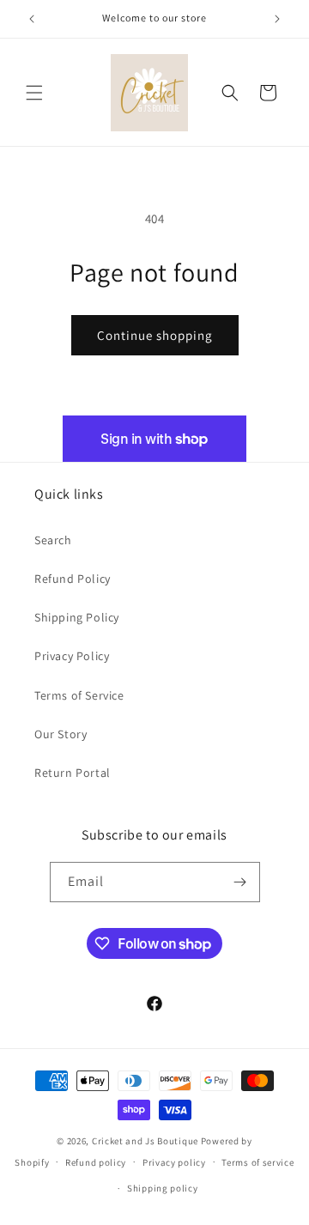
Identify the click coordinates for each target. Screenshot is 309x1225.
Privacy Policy (71, 656)
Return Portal (72, 772)
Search (53, 540)
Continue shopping (155, 335)
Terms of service (257, 1162)
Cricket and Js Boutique (145, 1141)
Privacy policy (174, 1162)
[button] (34, 93)
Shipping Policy (76, 617)
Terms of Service (79, 695)
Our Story (60, 734)
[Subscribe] (240, 882)
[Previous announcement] (32, 19)
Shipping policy (162, 1188)
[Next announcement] (277, 19)
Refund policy (95, 1162)
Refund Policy (72, 578)
